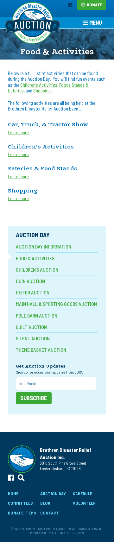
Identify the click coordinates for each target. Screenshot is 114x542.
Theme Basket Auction (41, 350)
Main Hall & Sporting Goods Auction (56, 304)
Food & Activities (35, 258)
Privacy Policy (40, 533)
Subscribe (33, 397)
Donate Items (22, 512)
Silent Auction (33, 338)
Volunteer (84, 503)
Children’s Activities (38, 85)
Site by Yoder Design (69, 533)
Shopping (42, 90)
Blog (45, 503)
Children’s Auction (37, 270)
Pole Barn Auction (36, 315)
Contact (49, 512)
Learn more (18, 132)
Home (13, 493)
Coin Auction (30, 281)
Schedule (82, 493)
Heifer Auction (32, 292)
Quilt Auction (31, 327)
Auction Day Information (43, 246)
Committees (20, 503)
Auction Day (33, 234)
